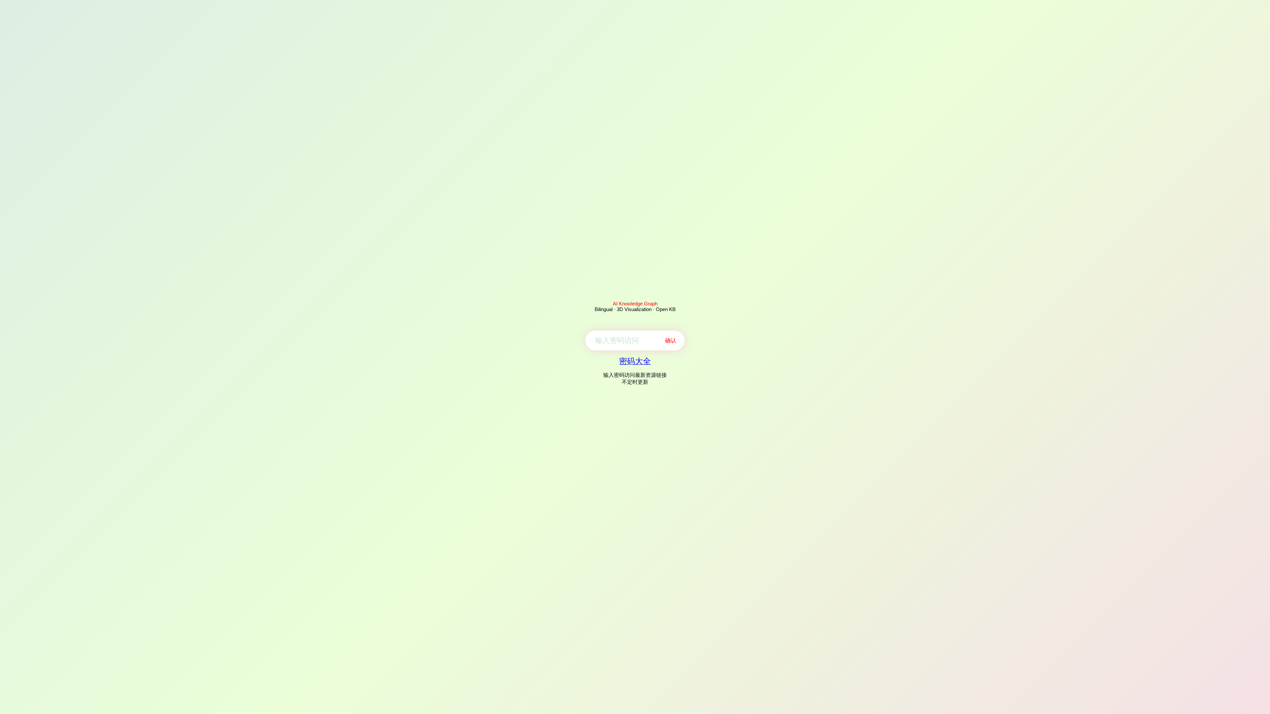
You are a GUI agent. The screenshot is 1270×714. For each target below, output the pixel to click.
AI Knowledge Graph (635, 303)
